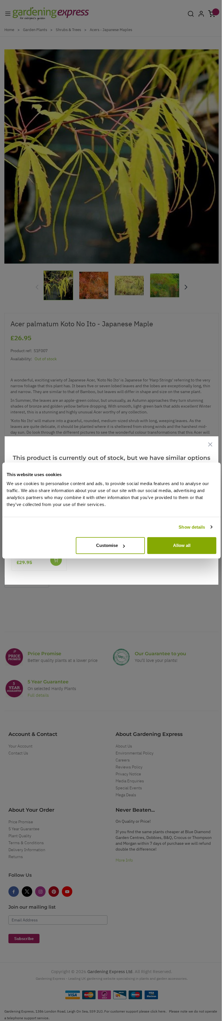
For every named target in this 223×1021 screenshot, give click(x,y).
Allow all (181, 545)
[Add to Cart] (56, 560)
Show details (192, 527)
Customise (107, 545)
